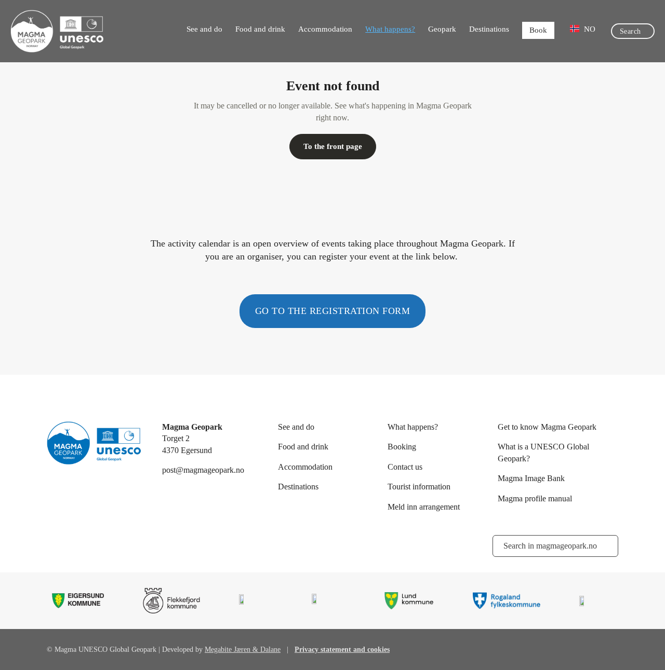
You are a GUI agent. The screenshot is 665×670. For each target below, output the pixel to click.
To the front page (332, 146)
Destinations (489, 29)
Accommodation (325, 29)
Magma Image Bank (531, 478)
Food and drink (260, 29)
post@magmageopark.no (203, 470)
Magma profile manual (535, 498)
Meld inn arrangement (424, 506)
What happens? (390, 29)
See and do (204, 29)
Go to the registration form (332, 311)
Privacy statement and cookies (342, 649)
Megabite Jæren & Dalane (243, 649)
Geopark (442, 29)
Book (538, 30)
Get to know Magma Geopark (547, 426)
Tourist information (419, 486)
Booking (402, 446)
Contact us (405, 466)
